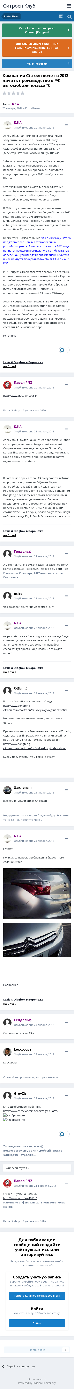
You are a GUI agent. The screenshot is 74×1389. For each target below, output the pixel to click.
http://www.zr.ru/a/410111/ (20, 1198)
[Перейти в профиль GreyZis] (7, 1096)
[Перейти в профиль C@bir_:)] (7, 691)
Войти (37, 1323)
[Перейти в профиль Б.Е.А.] (7, 125)
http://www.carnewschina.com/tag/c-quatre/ (30, 1111)
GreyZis (20, 1093)
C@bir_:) (20, 688)
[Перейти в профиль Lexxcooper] (7, 1052)
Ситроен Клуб (19, 5)
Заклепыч (23, 787)
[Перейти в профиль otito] (7, 596)
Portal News (32, 108)
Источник (9, 335)
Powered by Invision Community (37, 1383)
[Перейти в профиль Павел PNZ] (7, 385)
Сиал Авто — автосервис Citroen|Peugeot (37, 30)
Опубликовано (34, 127)
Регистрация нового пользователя (37, 1295)
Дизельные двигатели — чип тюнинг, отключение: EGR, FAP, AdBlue (37, 48)
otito (18, 593)
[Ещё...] (66, 125)
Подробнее (10, 985)
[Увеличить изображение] (37, 893)
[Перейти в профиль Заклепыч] (7, 790)
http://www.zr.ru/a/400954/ (20, 395)
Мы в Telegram (37, 63)
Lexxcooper (23, 1049)
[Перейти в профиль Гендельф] (7, 554)
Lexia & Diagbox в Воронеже (23, 362)
